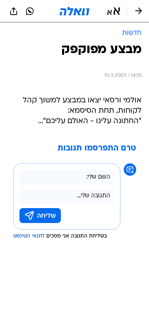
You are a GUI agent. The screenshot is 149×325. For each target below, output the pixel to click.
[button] (113, 11)
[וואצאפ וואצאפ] (30, 11)
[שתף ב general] (13, 11)
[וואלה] (74, 11)
